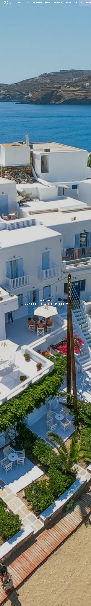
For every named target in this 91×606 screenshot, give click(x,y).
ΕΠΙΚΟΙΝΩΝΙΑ (68, 2)
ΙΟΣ (45, 6)
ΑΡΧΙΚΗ (19, 2)
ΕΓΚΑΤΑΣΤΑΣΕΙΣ (37, 2)
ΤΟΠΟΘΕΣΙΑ (48, 2)
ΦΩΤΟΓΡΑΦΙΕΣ (58, 2)
